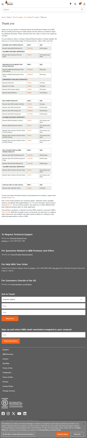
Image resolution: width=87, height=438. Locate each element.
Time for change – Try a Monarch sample (26, 17)
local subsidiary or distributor (21, 284)
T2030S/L (30, 107)
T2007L (29, 120)
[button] (82, 9)
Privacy (5, 382)
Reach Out (10, 318)
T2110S (29, 104)
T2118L (29, 188)
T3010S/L (30, 48)
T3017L (29, 55)
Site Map (6, 363)
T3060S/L (30, 74)
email (32, 268)
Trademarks (7, 372)
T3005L (29, 89)
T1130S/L (30, 158)
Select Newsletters (11, 341)
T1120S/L (30, 155)
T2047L (29, 135)
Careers (5, 359)
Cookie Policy (8, 386)
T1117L (29, 175)
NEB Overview (8, 354)
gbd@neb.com (7, 205)
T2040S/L (30, 110)
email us (5, 241)
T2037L (29, 130)
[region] (43, 429)
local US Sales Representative (22, 254)
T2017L (29, 125)
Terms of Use (8, 368)
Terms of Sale (6, 212)
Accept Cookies (63, 434)
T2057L (29, 140)
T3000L (29, 83)
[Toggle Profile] (84, 4)
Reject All (77, 434)
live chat (56, 268)
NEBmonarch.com (8, 197)
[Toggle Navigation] (2, 4)
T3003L (29, 86)
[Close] (83, 424)
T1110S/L (30, 163)
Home (3, 17)
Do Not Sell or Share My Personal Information (18, 434)
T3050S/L (30, 69)
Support (6, 349)
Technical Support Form (18, 238)
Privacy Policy (44, 430)
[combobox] (40, 9)
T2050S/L (30, 114)
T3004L (29, 92)
